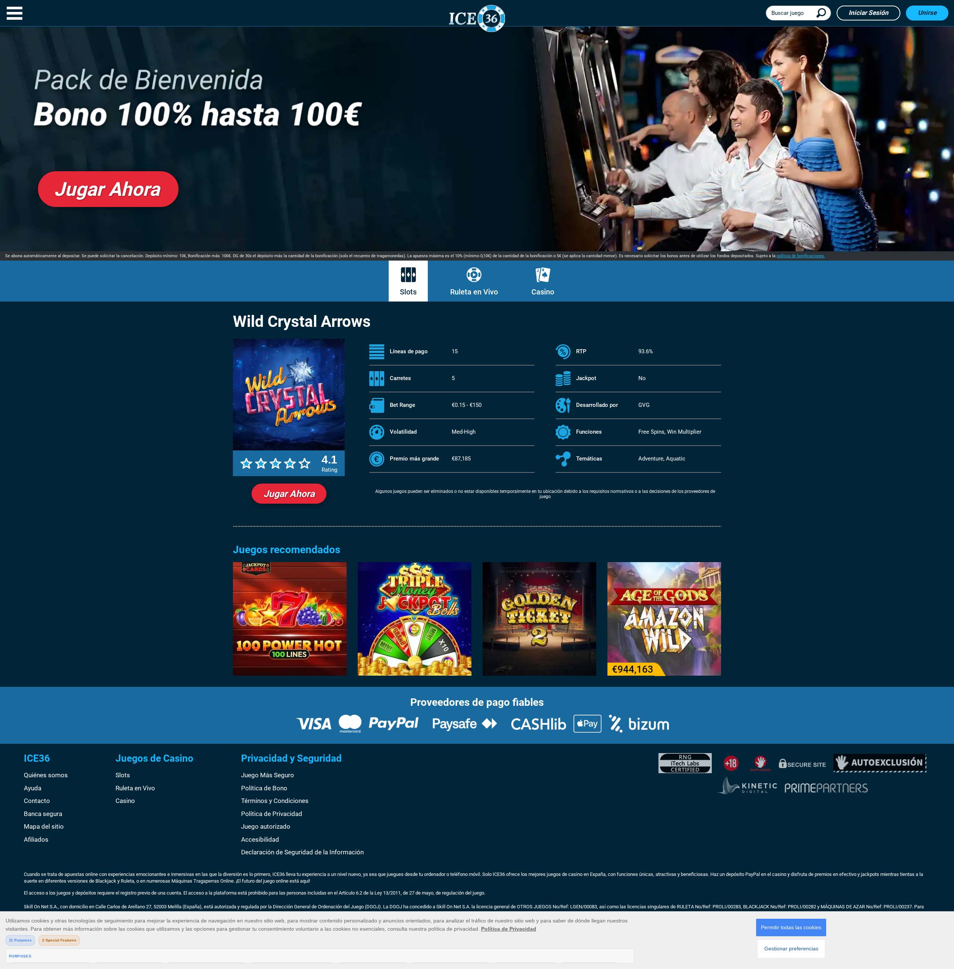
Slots (408, 291)
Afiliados (36, 839)
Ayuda (32, 788)
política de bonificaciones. (801, 256)
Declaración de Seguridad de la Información (302, 852)
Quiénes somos (46, 775)
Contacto (37, 800)
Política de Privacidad (271, 813)
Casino (542, 291)
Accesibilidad (260, 839)
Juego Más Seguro (267, 775)
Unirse (927, 12)
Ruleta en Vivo (474, 291)
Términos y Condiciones (275, 800)
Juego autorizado (265, 826)
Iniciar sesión (868, 12)
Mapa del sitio (44, 826)
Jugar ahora (289, 493)
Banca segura (43, 813)
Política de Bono (264, 788)
